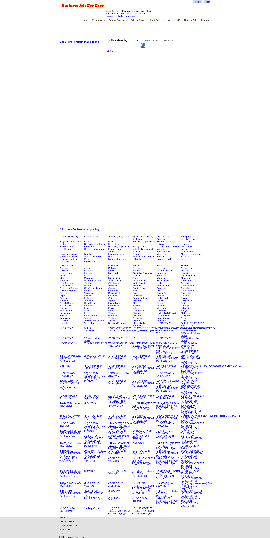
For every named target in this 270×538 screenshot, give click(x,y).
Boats (87, 241)
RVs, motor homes (118, 259)
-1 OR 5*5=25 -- (165, 323)
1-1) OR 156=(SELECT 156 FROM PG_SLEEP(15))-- (94, 376)
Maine (63, 278)
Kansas (88, 273)
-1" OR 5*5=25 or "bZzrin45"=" (189, 369)
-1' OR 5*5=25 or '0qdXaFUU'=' (141, 492)
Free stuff (89, 246)
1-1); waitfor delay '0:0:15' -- (189, 339)
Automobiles (163, 239)
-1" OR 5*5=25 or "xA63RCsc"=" (93, 367)
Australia (161, 288)
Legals (87, 254)
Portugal (185, 305)
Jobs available (164, 251)
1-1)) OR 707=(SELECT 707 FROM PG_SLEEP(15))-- (191, 411)
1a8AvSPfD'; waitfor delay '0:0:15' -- (69, 404)
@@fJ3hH (186, 348)
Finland (87, 298)
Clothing (64, 244)
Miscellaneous (164, 254)
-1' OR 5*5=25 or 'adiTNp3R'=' (189, 459)
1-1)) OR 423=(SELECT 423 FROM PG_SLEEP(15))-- (167, 388)
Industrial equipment (142, 249)
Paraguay (113, 315)
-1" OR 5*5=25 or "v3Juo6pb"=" (93, 484)
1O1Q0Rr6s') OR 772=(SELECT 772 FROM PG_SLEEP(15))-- (192, 453)
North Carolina (164, 275)
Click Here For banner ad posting (79, 42)
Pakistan (136, 315)
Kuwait (63, 323)
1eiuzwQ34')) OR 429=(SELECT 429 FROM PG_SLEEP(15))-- (168, 461)
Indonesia (65, 313)
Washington (163, 280)
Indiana (136, 270)
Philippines (186, 300)
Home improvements (95, 249)
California (113, 265)
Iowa (86, 275)
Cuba (87, 310)
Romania (161, 310)
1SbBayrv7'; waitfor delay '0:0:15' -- (69, 417)
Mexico (88, 295)
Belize (184, 303)
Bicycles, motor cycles (71, 241)
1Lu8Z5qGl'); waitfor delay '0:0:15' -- (166, 484)
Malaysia (113, 295)
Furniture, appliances (119, 246)
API (178, 20)
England (136, 300)
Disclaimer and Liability (70, 525)
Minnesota (162, 278)
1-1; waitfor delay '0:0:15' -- (165, 331)
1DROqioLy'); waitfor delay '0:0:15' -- (118, 374)
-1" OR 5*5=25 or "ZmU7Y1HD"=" (189, 504)
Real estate (162, 256)
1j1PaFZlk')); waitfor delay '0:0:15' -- (166, 344)
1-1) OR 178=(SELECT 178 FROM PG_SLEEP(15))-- (94, 426)
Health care (66, 249)
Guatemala (138, 310)
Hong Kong (89, 303)
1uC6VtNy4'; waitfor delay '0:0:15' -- (190, 499)
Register (197, 2)
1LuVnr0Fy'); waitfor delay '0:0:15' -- (166, 367)
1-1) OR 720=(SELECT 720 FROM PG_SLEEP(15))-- (191, 438)
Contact (205, 20)
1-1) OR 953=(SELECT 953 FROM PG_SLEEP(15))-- (143, 368)
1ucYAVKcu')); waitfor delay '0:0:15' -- (167, 382)
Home (85, 20)
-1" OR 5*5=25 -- (68, 343)
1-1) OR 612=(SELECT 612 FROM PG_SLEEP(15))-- (119, 398)
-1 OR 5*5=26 (67, 328)
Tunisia (111, 320)
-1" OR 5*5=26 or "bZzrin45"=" (165, 432)
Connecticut (187, 268)
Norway (64, 308)
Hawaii (184, 273)
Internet (185, 249)
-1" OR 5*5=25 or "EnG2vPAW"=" (189, 419)
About (62, 518)
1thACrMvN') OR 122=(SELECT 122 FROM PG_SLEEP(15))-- (96, 453)
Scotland (161, 320)
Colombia (186, 295)
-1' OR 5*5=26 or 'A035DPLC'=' (117, 484)
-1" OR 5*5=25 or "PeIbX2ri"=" (68, 397)
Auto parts (186, 236)
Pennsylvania (188, 275)
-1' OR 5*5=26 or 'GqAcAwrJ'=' (141, 452)
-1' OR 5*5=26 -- (140, 330)
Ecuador (88, 305)
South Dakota (164, 285)
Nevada (88, 285)
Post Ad (154, 20)
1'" (133, 338)
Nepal (184, 318)
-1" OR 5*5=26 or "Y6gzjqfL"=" (117, 472)
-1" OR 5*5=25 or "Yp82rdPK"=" (117, 452)
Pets (110, 256)
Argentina (186, 293)
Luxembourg (114, 303)
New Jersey (66, 273)
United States (67, 265)
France (87, 290)
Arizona (64, 268)
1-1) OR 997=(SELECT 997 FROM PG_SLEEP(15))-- (143, 418)
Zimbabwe (137, 318)
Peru (86, 313)
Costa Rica (162, 293)
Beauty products (189, 239)
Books (111, 241)
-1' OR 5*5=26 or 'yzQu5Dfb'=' (141, 357)
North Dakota (139, 283)
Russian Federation (118, 323)
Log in (207, 2)
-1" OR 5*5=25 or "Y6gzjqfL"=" (93, 417)
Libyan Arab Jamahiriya (138, 324)
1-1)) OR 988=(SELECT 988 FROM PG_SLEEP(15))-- (143, 383)
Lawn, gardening (68, 254)
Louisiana (137, 275)
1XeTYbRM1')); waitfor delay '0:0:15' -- (168, 472)
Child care (186, 241)
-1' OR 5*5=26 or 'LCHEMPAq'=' (68, 509)
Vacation (64, 261)
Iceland (136, 305)
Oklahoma (113, 283)
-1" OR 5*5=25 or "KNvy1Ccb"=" (117, 344)
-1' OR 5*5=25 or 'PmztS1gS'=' (68, 374)
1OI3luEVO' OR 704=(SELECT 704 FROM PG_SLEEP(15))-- (143, 511)
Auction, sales (164, 236)
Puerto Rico (138, 288)
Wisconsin (65, 285)
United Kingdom (68, 290)
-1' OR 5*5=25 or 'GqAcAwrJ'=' (165, 397)
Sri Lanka (89, 323)
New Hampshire (92, 280)
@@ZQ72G (138, 423)
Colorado (64, 270)
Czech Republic (68, 303)
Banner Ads (190, 20)
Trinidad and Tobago (94, 320)
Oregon (185, 283)
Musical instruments (191, 254)
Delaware (113, 268)
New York (162, 268)
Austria (160, 295)
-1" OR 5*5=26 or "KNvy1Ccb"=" (189, 404)
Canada (185, 288)
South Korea (90, 315)
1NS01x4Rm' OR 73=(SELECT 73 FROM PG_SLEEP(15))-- (167, 418)
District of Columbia (142, 273)
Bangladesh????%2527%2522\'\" (68, 459)
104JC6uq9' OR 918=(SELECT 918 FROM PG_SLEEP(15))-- (191, 493)
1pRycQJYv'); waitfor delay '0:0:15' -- (70, 484)
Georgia (136, 268)
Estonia (160, 303)
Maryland (113, 273)
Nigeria (136, 320)
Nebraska (65, 280)
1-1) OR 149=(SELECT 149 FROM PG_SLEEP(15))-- (70, 493)
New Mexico (66, 283)
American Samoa (69, 288)
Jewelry (136, 251)
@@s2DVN (114, 491)
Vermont (112, 285)
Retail (87, 259)
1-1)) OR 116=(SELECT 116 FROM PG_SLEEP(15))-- (167, 453)
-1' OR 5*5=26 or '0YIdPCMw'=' (165, 437)
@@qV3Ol (138, 443)
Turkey (63, 315)
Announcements (92, 236)
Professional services (143, 256)
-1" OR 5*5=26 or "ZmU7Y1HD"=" (117, 404)
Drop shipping (115, 244)
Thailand (112, 318)
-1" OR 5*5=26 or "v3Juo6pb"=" (117, 382)
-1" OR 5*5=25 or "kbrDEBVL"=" (93, 459)
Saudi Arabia (163, 318)
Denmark (137, 295)
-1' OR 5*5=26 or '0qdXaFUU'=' (92, 397)
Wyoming (137, 285)
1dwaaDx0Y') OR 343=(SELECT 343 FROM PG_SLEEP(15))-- (120, 426)
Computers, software (94, 244)
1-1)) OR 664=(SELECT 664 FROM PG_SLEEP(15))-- (191, 478)
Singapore (89, 293)
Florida (184, 265)
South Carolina (115, 280)
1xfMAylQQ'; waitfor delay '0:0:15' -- (94, 357)
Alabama (137, 265)
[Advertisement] (116, 30)
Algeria (111, 300)
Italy (134, 290)
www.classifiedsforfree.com (121, 16)
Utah (159, 283)
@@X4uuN (138, 373)
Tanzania (88, 318)
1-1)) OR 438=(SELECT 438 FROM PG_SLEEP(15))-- (94, 438)
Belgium (64, 293)
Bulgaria (185, 298)
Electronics (186, 244)
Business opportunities (144, 241)
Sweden (161, 305)
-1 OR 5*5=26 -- (68, 338)
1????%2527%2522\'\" (119, 328)
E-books (161, 244)
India (159, 265)
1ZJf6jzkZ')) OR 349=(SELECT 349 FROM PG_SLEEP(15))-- (167, 406)
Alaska (87, 268)
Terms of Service (67, 521)
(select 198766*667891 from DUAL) (192, 324)
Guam (111, 288)
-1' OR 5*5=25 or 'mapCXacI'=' (189, 487)
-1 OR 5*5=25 (164, 338)
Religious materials (69, 259)
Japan (63, 295)
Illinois (111, 270)
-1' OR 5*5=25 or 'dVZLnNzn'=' (189, 344)
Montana (88, 278)
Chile (135, 303)
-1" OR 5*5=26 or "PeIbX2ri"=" (189, 447)
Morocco (161, 308)
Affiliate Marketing (69, 236)
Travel (184, 259)
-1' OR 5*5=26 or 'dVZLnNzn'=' (117, 417)
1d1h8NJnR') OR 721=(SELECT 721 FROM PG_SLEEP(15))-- (120, 446)
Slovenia (136, 313)
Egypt (111, 308)
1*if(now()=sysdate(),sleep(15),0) (198, 328)
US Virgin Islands (93, 288)
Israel (111, 310)
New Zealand (187, 290)
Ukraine (64, 320)
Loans (135, 254)
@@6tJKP (89, 381)
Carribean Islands (141, 298)
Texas (135, 278)
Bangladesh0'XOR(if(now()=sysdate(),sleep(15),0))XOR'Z (210, 416)
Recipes (185, 256)
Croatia (160, 300)
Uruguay (185, 315)
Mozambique (163, 315)
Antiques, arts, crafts (118, 236)
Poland (87, 308)
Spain (135, 293)
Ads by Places (138, 20)
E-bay (135, 244)
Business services (166, 241)
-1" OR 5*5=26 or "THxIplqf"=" (141, 499)
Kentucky (161, 273)
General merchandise (168, 246)
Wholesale (89, 261)
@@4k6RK (114, 498)
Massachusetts (164, 270)
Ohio (62, 275)
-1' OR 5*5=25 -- (116, 338)
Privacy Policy (66, 529)
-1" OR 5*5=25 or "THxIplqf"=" (141, 437)
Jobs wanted (187, 251)
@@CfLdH (89, 431)
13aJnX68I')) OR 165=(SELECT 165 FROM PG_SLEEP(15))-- (71, 433)
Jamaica (88, 300)
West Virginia (139, 280)
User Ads (167, 20)
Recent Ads (98, 20)
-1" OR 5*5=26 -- (189, 330)
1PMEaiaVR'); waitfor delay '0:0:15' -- (119, 437)
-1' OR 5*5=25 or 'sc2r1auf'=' (68, 424)
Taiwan (111, 313)
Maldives (185, 313)
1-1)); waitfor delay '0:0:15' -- (190, 334)
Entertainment (67, 246)
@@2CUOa (187, 443)
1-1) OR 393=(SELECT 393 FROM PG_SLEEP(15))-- (143, 345)
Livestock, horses (117, 254)
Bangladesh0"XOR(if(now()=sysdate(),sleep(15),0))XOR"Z (211, 366)
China (111, 298)
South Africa (66, 305)
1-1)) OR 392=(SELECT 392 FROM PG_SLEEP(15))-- (119, 511)
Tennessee (186, 280)
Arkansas (89, 270)
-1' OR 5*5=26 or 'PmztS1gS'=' (189, 432)
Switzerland (66, 310)
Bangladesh (114, 293)
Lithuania (185, 308)
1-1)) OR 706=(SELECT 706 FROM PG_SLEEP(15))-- (167, 358)
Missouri (185, 278)
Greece (64, 298)
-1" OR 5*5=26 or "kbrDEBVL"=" (117, 357)
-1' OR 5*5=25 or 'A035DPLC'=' (165, 424)
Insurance (162, 249)
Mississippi (114, 278)
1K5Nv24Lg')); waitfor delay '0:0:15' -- (143, 397)
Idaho (111, 275)
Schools (136, 259)
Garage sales (139, 246)
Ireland (135, 308)
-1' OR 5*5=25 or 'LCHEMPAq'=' (92, 444)
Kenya (184, 310)
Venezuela (65, 318)
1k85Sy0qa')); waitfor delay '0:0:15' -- (70, 444)
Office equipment (92, 256)
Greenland (113, 305)
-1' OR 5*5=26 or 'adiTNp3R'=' (117, 367)
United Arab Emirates (167, 313)
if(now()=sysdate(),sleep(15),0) (196, 483)
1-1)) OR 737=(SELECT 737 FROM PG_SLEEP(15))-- (70, 453)
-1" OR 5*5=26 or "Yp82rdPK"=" (189, 351)
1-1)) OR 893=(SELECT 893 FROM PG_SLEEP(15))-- (167, 501)
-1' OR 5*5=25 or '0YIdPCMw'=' (165, 374)
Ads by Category (117, 20)
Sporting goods (164, 259)
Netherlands (163, 298)
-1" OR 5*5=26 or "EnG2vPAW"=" (189, 472)
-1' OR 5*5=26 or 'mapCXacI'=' (189, 382)
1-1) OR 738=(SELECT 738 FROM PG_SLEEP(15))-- (143, 486)
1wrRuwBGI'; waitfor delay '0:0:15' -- (142, 432)
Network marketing (69, 256)
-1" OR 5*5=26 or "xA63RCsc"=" (117, 432)
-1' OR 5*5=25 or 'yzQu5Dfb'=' (117, 459)
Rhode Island (187, 285)
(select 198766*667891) (92, 329)
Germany (113, 290)
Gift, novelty (187, 246)
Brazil (159, 290)
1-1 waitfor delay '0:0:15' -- (92, 339)
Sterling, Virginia (92, 508)
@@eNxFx (90, 471)
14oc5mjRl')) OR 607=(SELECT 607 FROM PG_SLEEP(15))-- (71, 473)
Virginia (88, 283)
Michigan (185, 270)
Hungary (64, 300)
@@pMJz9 (90, 403)
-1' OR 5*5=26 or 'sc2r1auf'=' (165, 477)
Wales (184, 320)
